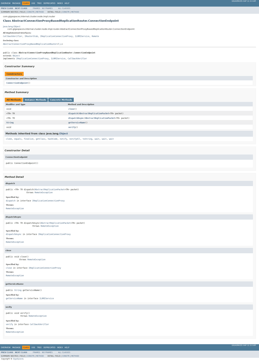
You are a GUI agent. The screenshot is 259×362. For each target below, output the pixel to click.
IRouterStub (31, 36)
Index (60, 3)
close (71, 109)
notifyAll (74, 139)
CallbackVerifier (12, 36)
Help (67, 3)
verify (72, 127)
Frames (36, 8)
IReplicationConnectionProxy (56, 36)
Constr (30, 12)
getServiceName (76, 122)
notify (63, 139)
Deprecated (49, 3)
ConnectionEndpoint (17, 83)
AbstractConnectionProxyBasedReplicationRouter (30, 44)
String (9, 122)
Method (40, 12)
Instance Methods (35, 100)
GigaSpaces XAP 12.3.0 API (244, 1)
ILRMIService (82, 36)
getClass (40, 139)
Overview (5, 3)
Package (16, 3)
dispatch (73, 113)
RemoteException (44, 192)
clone (9, 139)
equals (17, 139)
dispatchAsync (76, 118)
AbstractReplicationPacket (94, 113)
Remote (95, 36)
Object (16, 55)
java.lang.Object (11, 26)
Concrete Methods (61, 100)
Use (33, 3)
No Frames (47, 8)
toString (87, 139)
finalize (28, 139)
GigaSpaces (18, 359)
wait (97, 139)
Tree (39, 3)
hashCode (52, 139)
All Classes (64, 8)
